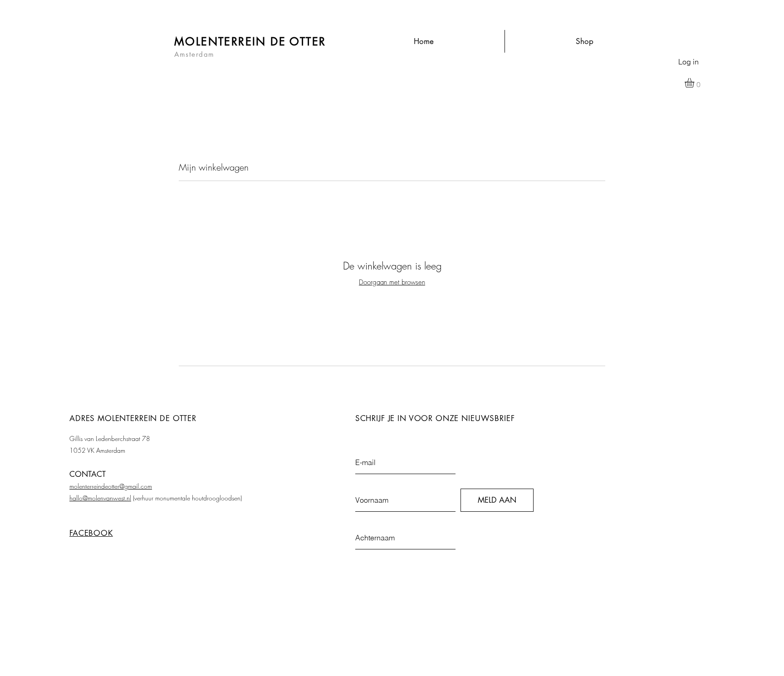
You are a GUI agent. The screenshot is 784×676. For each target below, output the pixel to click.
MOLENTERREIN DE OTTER (250, 41)
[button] (695, 83)
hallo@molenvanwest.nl (100, 498)
